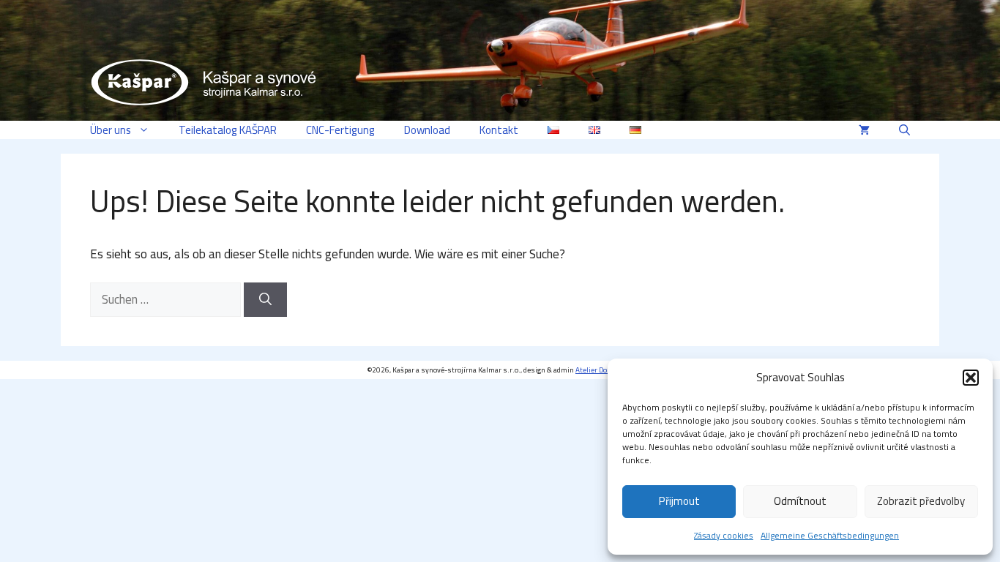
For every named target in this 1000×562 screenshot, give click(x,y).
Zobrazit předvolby (921, 501)
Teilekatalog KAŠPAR (228, 130)
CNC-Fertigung (340, 130)
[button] (970, 377)
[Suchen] (265, 300)
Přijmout (679, 501)
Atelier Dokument (604, 370)
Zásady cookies (723, 535)
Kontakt (499, 130)
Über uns (110, 130)
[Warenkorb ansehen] (864, 130)
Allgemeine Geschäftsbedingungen (830, 535)
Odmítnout (800, 501)
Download (427, 130)
